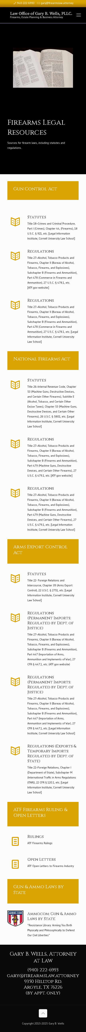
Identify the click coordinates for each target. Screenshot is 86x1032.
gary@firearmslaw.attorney (57, 3)
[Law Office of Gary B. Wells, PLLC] (43, 15)
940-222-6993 (25, 3)
